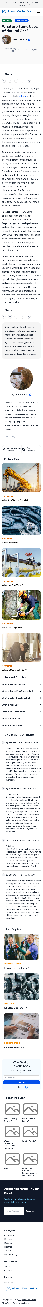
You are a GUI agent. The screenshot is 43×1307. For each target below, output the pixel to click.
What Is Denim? (10, 542)
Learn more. (21, 5)
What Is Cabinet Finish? (14, 669)
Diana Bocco (21, 39)
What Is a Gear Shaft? (15, 1007)
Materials (7, 538)
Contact (8, 1270)
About (7, 1266)
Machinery (7, 496)
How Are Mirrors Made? (16, 968)
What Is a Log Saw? (12, 627)
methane (22, 96)
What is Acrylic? (29, 1141)
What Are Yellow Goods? (15, 500)
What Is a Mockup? (14, 1047)
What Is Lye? (9, 1168)
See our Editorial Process (14, 449)
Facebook (8, 1282)
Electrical (8, 1247)
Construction (12, 1043)
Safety (7, 1250)
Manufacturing (12, 963)
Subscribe (21, 1082)
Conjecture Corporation (27, 1300)
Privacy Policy (7, 1303)
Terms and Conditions (21, 1303)
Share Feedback (30, 449)
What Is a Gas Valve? (13, 585)
